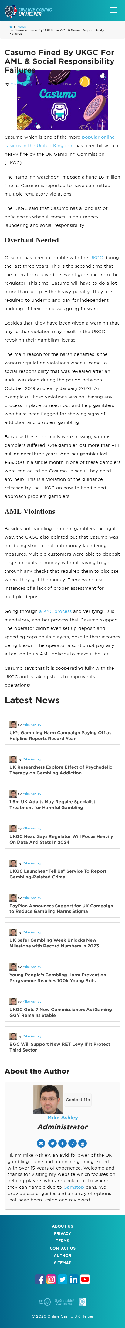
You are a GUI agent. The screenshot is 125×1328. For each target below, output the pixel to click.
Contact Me (78, 1099)
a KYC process (55, 611)
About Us (62, 1226)
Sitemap (62, 1262)
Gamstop (73, 1187)
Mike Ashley (21, 84)
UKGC (96, 257)
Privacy (62, 1233)
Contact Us (63, 1248)
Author (62, 1255)
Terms (62, 1241)
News (21, 26)
